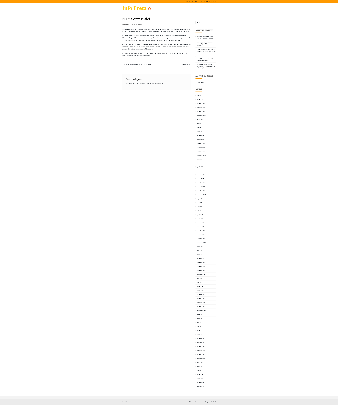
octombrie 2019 (201, 306)
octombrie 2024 (201, 111)
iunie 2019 (199, 322)
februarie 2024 (200, 135)
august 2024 (200, 119)
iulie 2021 (199, 250)
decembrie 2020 (201, 262)
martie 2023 (200, 171)
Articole (198, 1)
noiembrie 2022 (201, 187)
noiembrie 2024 (201, 107)
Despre (205, 1)
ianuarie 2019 (200, 342)
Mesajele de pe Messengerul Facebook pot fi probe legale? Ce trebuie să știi (206, 66)
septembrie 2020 (201, 274)
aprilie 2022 (200, 215)
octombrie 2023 (201, 151)
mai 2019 (199, 326)
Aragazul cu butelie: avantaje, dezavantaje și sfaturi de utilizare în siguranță (206, 43)
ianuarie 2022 (200, 227)
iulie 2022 (199, 203)
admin (139, 24)
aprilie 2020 (200, 286)
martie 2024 (200, 131)
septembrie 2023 (201, 155)
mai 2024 (199, 127)
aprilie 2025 (200, 99)
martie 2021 (200, 254)
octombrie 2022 (201, 191)
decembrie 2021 (201, 231)
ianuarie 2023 (200, 179)
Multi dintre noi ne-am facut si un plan (138, 64)
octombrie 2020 (201, 270)
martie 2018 (200, 378)
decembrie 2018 (201, 346)
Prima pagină (189, 1)
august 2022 (200, 199)
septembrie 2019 (201, 310)
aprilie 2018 (200, 374)
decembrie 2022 (201, 183)
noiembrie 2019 (201, 302)
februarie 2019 (200, 338)
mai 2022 (199, 211)
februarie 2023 (200, 175)
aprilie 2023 (200, 167)
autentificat (138, 83)
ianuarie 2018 (200, 386)
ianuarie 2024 (200, 139)
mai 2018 (199, 370)
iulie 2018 (199, 366)
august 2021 (200, 246)
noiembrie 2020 (201, 266)
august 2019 (200, 314)
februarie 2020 (200, 294)
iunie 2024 (199, 123)
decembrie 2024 (201, 103)
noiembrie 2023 (201, 147)
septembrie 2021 (201, 243)
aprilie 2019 (200, 330)
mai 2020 (199, 282)
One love (185, 64)
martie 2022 (200, 219)
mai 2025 (199, 95)
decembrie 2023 (201, 143)
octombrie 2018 (201, 354)
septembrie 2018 (201, 358)
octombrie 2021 (201, 238)
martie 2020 (200, 290)
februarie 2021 (200, 258)
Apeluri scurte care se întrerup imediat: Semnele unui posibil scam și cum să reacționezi (206, 58)
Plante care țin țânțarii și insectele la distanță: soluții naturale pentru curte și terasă (206, 51)
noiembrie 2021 (201, 235)
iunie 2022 (199, 207)
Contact (212, 1)
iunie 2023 (199, 159)
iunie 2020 (199, 278)
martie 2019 (200, 334)
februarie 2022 (200, 223)
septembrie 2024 (201, 115)
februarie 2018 (200, 382)
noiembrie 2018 (201, 350)
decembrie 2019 (201, 298)
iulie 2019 (199, 318)
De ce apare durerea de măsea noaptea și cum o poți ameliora (205, 37)
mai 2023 (199, 163)
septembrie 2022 (201, 195)
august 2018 (200, 362)
